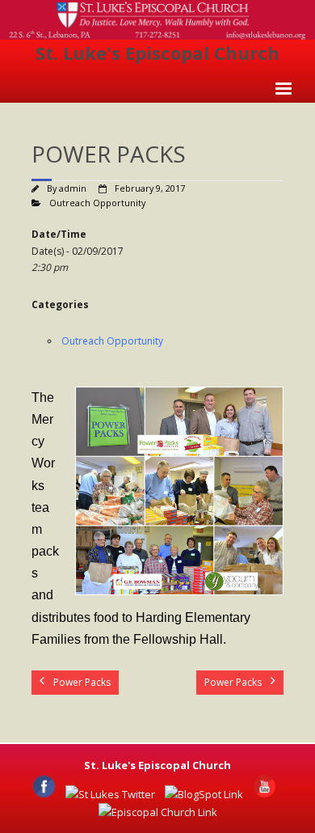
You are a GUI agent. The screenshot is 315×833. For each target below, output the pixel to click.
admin (72, 188)
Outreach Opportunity (97, 203)
